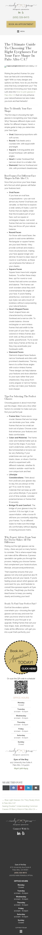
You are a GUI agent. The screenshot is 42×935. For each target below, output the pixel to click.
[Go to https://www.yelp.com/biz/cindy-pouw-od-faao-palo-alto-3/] (23, 12)
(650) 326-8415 (21, 17)
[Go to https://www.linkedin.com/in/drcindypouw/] (19, 12)
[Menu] (21, 931)
